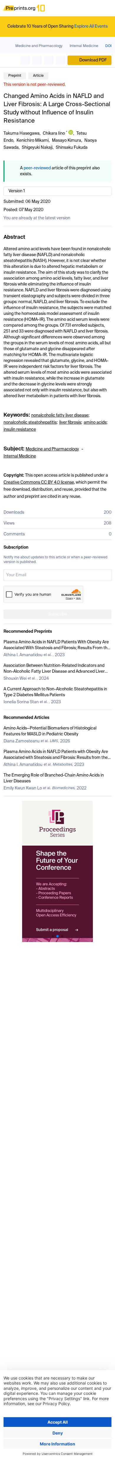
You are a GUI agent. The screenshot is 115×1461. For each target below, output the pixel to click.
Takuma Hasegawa (22, 133)
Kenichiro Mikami (33, 140)
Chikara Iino (54, 133)
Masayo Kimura (66, 140)
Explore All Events (91, 26)
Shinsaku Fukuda (72, 148)
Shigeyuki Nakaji (37, 148)
